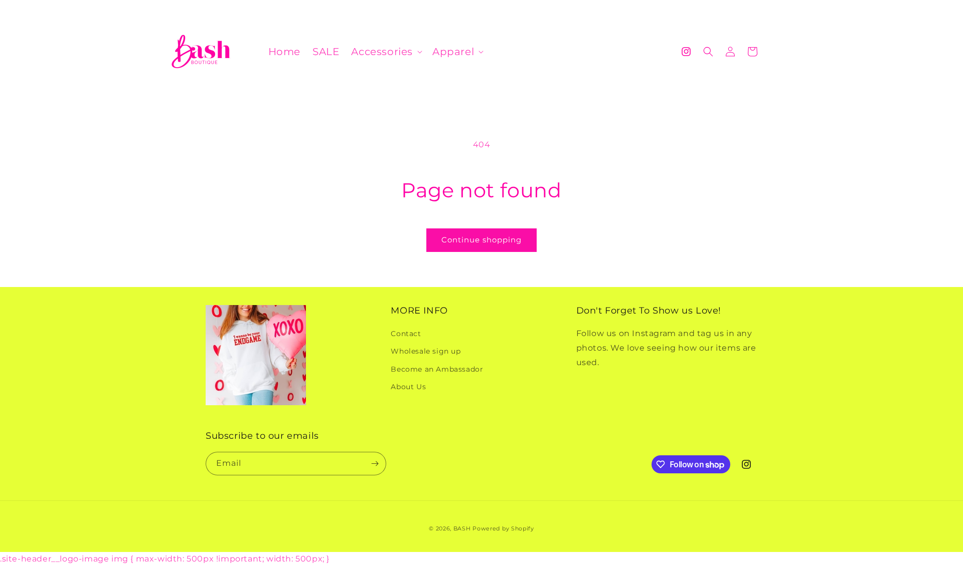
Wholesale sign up (425, 351)
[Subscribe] (375, 463)
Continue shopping (481, 239)
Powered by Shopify (503, 528)
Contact (406, 333)
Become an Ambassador (437, 369)
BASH (462, 528)
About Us (408, 386)
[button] (385, 51)
